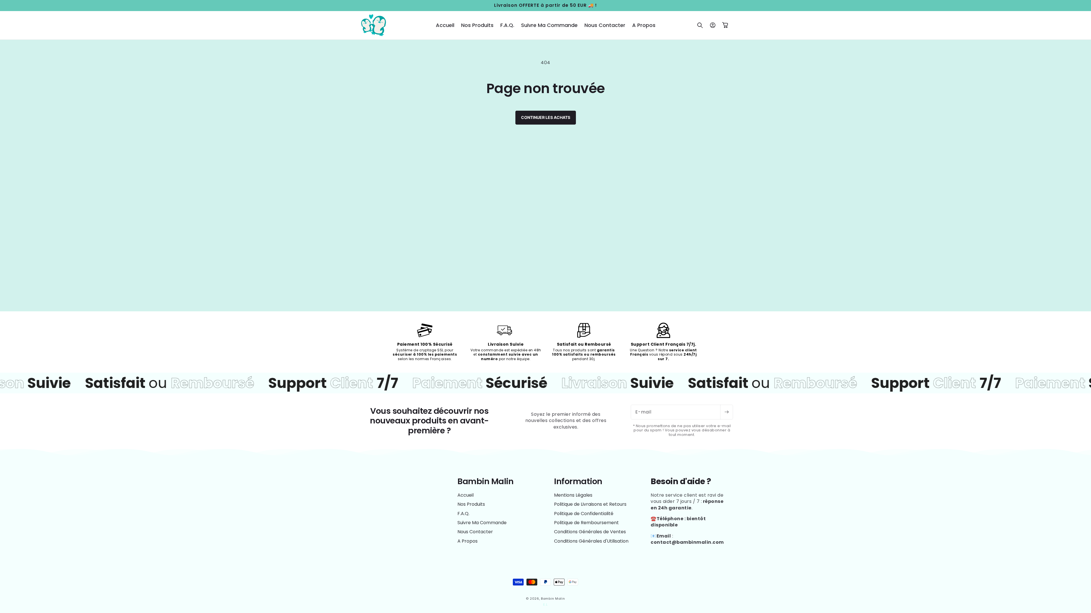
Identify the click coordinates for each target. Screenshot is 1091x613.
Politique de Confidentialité (583, 513)
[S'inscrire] (726, 412)
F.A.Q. (463, 513)
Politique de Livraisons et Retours (590, 504)
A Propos (467, 541)
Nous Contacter (475, 531)
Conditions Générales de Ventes (590, 531)
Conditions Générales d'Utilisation (591, 541)
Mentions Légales (573, 495)
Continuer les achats (545, 117)
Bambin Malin (553, 598)
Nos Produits (471, 504)
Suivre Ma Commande (482, 522)
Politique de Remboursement (586, 522)
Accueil (465, 495)
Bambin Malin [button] (485, 481)
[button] (700, 25)
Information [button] (578, 481)
